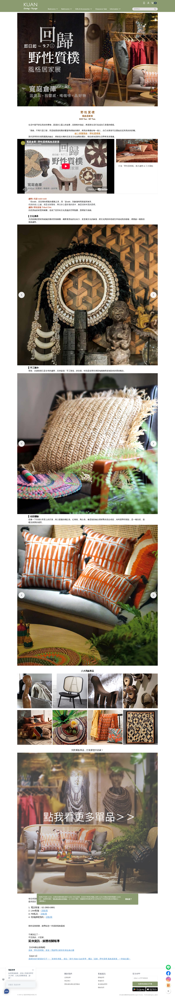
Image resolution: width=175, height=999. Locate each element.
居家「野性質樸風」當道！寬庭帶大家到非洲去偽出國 (51, 950)
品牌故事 (67, 977)
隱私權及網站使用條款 (72, 984)
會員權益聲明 (102, 984)
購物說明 (101, 977)
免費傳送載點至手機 (145, 984)
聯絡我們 (101, 987)
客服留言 (101, 981)
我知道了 (128, 899)
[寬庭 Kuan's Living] (30, 6)
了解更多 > (42, 901)
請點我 (44, 910)
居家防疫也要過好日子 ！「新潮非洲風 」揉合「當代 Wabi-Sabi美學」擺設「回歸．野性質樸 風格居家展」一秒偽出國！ (79, 959)
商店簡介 (67, 981)
